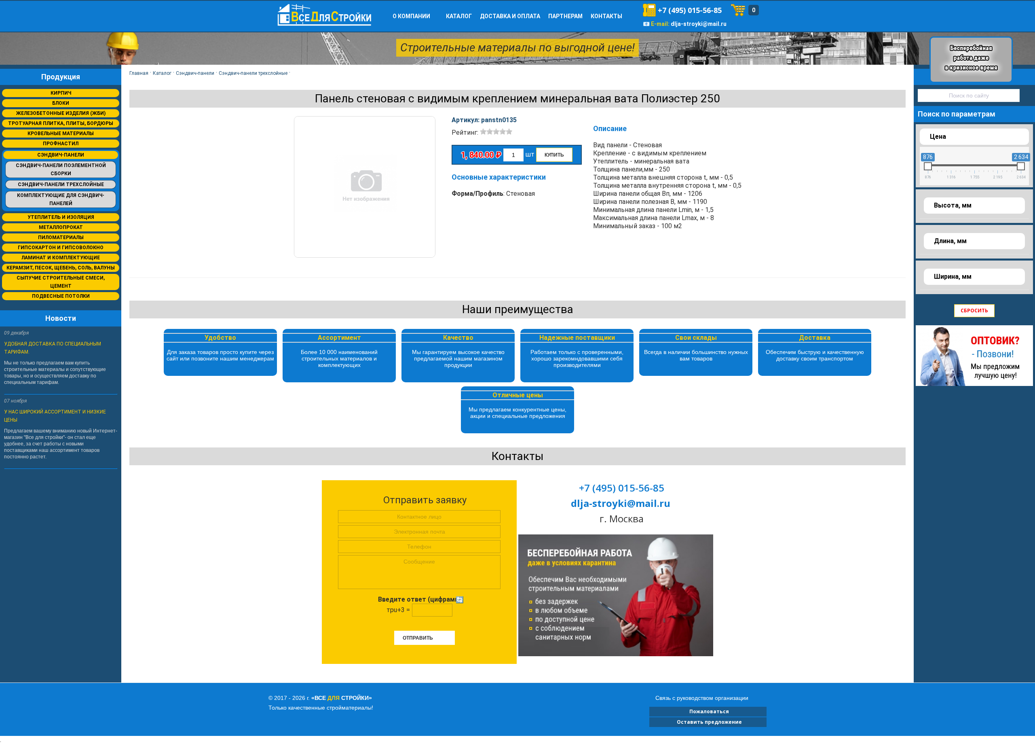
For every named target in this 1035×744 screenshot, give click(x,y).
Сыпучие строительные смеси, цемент (61, 282)
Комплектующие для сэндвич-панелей (60, 199)
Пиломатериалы (61, 237)
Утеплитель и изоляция (60, 217)
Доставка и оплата (510, 16)
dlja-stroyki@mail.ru (699, 24)
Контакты (606, 16)
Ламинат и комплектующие (60, 258)
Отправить (418, 638)
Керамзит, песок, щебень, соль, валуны (60, 268)
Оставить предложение (708, 722)
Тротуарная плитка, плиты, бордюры (60, 123)
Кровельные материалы (60, 133)
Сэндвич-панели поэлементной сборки (61, 169)
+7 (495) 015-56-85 (690, 10)
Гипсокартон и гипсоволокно (61, 247)
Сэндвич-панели (60, 155)
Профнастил (60, 143)
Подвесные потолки (61, 296)
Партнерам (565, 16)
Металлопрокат (61, 227)
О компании (411, 16)
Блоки (60, 103)
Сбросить (974, 310)
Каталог (459, 16)
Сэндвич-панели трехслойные (61, 184)
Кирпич (61, 93)
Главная (138, 73)
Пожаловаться (708, 711)
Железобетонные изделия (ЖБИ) (61, 113)
